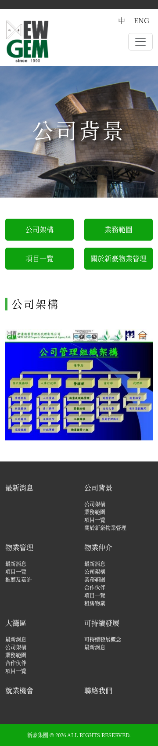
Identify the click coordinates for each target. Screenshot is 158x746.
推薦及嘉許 (18, 579)
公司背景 (98, 488)
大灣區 (15, 623)
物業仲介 (98, 547)
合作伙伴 (94, 587)
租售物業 (94, 603)
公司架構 (39, 229)
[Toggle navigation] (140, 41)
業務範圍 (118, 229)
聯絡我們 (98, 690)
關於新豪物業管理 (118, 258)
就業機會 (19, 690)
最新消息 (19, 488)
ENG (141, 20)
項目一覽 (39, 258)
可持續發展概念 (102, 639)
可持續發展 (101, 623)
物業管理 (19, 547)
